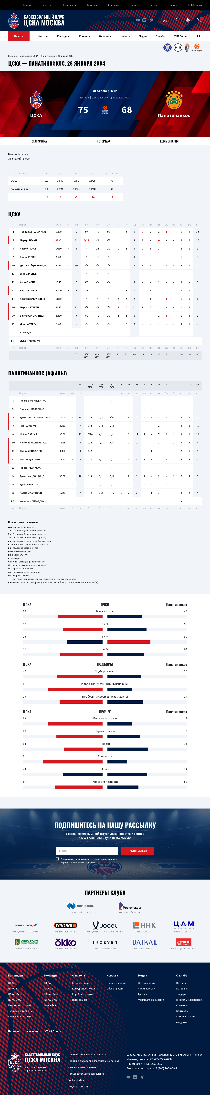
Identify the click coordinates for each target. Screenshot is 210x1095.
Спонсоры (182, 1005)
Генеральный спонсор (189, 999)
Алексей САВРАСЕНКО (32, 298)
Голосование (79, 999)
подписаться (138, 850)
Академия (181, 1022)
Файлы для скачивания (151, 999)
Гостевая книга (80, 983)
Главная (12, 55)
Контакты (182, 1010)
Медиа (154, 5)
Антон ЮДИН (28, 257)
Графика (143, 994)
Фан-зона (113, 5)
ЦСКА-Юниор (16, 994)
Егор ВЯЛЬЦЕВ (28, 273)
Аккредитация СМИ (19, 1016)
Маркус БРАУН (28, 240)
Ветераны (182, 988)
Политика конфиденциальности (87, 1054)
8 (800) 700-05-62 (166, 1068)
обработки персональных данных (78, 862)
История (181, 983)
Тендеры (181, 994)
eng (164, 20)
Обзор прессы (115, 988)
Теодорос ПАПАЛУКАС (33, 231)
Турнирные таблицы (20, 1010)
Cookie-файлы (76, 1080)
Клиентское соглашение (82, 1067)
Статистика (39, 141)
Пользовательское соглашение (86, 1073)
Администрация (185, 1016)
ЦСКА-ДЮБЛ (15, 999)
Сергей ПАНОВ (28, 248)
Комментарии (169, 141)
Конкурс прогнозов (83, 988)
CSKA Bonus (195, 5)
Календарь (69, 5)
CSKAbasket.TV (146, 988)
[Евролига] (197, 47)
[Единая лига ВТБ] (167, 47)
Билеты (27, 5)
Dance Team (51, 1005)
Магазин (47, 5)
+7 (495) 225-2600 (161, 1059)
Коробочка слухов (82, 994)
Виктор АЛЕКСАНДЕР (32, 315)
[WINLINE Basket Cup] (187, 47)
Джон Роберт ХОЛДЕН (33, 265)
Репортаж (103, 141)
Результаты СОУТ (78, 1086)
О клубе (173, 5)
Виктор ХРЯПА (28, 290)
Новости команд (116, 983)
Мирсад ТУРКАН (29, 307)
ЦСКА (11, 983)
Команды (91, 5)
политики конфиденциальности (98, 859)
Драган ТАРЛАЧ (29, 324)
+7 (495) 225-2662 (152, 1064)
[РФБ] (178, 47)
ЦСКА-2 (12, 988)
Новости (135, 5)
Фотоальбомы (146, 983)
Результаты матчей (19, 1005)
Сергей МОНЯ (27, 282)
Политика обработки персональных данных (93, 1060)
